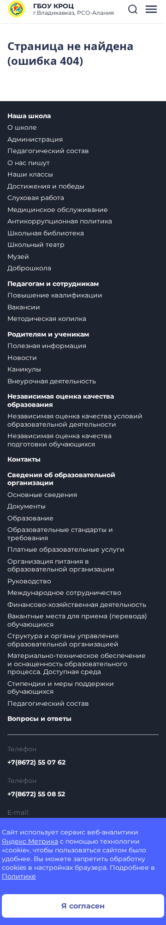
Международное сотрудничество (64, 592)
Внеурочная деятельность (51, 381)
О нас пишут (28, 163)
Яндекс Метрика (30, 841)
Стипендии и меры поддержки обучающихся (60, 687)
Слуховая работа (35, 198)
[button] (132, 9)
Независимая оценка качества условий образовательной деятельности (74, 420)
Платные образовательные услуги (66, 549)
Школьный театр (36, 244)
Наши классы (30, 174)
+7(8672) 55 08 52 (36, 794)
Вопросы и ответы (39, 719)
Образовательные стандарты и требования (60, 533)
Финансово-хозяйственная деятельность (76, 604)
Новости (22, 358)
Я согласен (83, 906)
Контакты (24, 459)
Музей (18, 256)
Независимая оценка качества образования (60, 401)
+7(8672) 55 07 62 (36, 762)
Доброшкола (29, 268)
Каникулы (24, 369)
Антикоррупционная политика (59, 221)
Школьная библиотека (45, 233)
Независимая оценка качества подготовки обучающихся (59, 440)
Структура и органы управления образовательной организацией (63, 640)
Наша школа (29, 116)
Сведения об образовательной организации (61, 479)
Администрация (35, 139)
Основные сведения (42, 495)
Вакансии (23, 307)
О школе (22, 127)
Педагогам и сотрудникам (53, 284)
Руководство (29, 581)
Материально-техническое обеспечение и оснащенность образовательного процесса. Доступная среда (76, 663)
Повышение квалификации (54, 295)
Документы (26, 506)
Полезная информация (46, 346)
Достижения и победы (45, 186)
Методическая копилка (46, 318)
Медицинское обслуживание (57, 210)
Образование (30, 518)
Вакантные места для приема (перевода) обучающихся (77, 620)
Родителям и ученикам (48, 334)
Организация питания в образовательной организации (60, 565)
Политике (19, 876)
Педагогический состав (48, 151)
